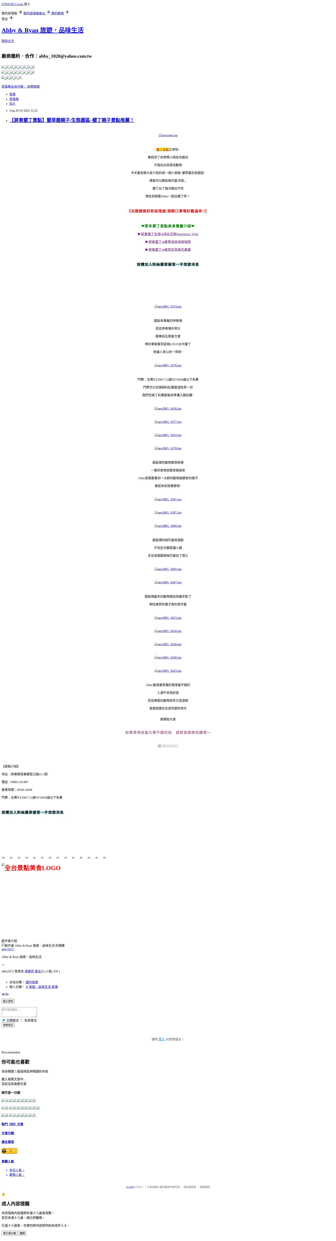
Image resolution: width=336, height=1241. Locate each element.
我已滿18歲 (9, 1233)
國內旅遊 (32, 982)
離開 (22, 1233)
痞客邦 (29, 971)
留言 (38, 971)
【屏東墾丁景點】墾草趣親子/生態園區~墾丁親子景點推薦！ (71, 120)
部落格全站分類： (14, 86)
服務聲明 (205, 1186)
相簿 (12, 94)
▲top (5, 993)
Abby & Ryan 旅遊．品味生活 (43, 30)
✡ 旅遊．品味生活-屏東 (42, 987)
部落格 (14, 99)
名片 (12, 103)
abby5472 (8, 949)
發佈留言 (8, 1025)
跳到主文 (8, 41)
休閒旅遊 (33, 86)
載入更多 (8, 1001)
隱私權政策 (190, 1186)
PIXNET (139, 1186)
